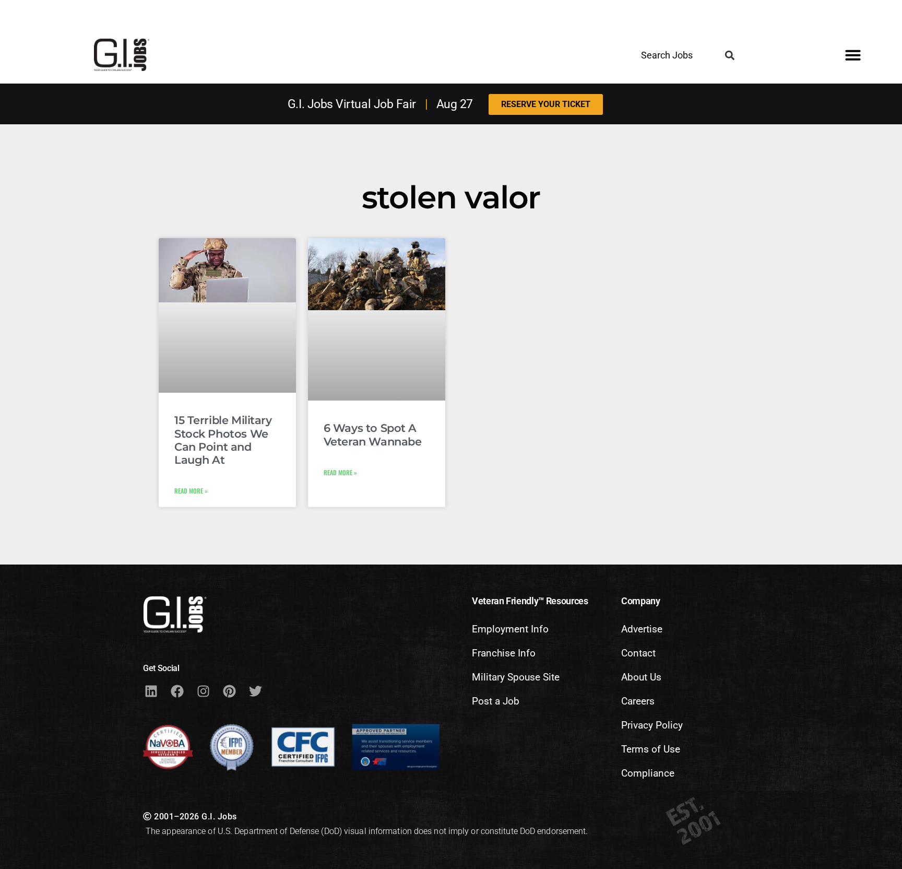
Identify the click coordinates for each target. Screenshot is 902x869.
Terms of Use (650, 749)
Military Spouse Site (516, 677)
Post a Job (495, 701)
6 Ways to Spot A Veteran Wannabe (373, 434)
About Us (641, 677)
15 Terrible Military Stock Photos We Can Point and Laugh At (223, 440)
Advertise (641, 629)
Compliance (647, 773)
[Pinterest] (229, 691)
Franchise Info (504, 653)
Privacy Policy (652, 725)
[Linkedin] (151, 691)
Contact (638, 653)
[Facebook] (177, 691)
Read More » (191, 490)
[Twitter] (255, 691)
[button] (730, 55)
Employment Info (510, 629)
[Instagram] (203, 691)
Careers (638, 701)
